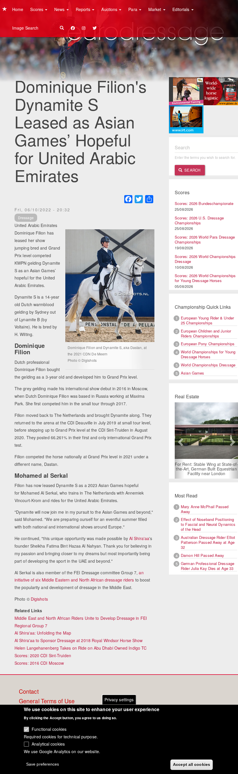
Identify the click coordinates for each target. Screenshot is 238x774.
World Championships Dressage (208, 365)
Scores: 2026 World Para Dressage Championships (205, 239)
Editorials (181, 9)
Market (155, 9)
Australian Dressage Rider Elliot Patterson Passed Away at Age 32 (208, 542)
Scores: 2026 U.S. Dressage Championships (199, 220)
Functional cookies (49, 729)
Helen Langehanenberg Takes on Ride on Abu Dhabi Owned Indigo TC (81, 648)
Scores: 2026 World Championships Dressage (205, 259)
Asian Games (192, 373)
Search (191, 170)
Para (133, 9)
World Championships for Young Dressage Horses (208, 354)
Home (17, 9)
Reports (84, 9)
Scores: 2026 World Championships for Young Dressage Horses (205, 278)
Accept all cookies (191, 764)
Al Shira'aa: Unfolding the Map (43, 633)
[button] (179, 440)
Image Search (25, 28)
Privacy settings (119, 699)
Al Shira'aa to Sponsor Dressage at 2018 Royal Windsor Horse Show (79, 640)
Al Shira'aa (139, 538)
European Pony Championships (208, 343)
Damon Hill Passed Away (202, 555)
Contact (29, 691)
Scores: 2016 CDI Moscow (39, 663)
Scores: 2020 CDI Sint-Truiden (43, 655)
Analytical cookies (48, 744)
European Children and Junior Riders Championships (206, 333)
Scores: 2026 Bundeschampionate (204, 203)
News (60, 9)
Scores (37, 9)
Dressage (26, 217)
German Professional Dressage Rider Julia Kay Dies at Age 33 (207, 566)
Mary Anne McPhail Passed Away (204, 509)
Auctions (109, 9)
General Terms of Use (47, 701)
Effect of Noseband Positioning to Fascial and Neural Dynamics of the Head (208, 524)
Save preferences (42, 764)
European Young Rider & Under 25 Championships (207, 320)
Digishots (39, 599)
